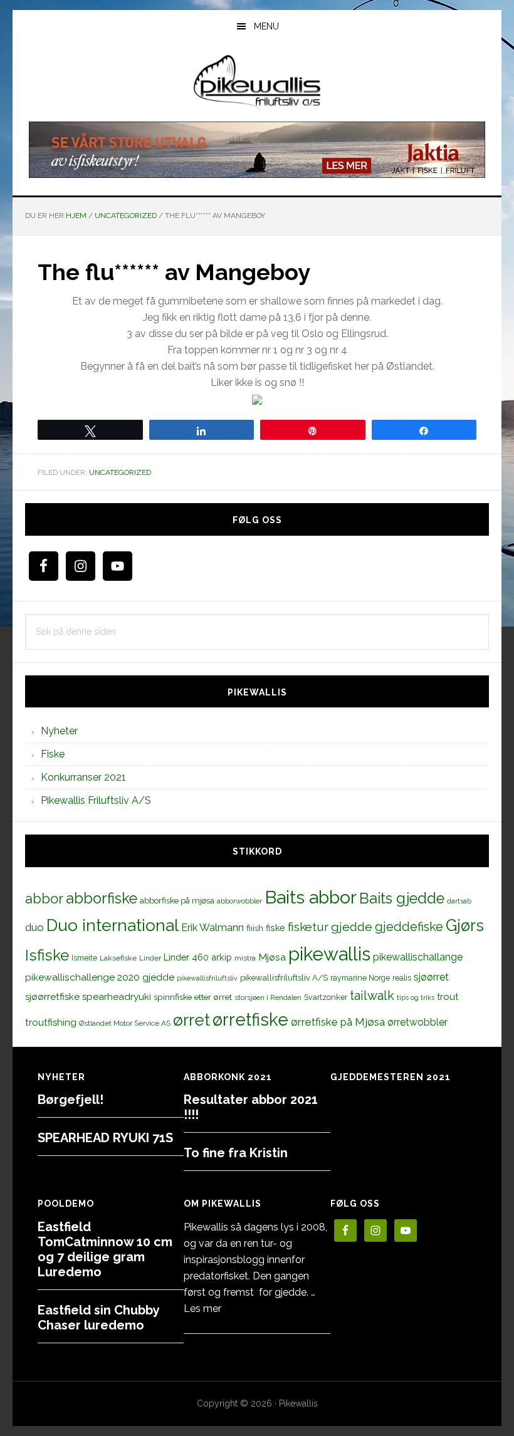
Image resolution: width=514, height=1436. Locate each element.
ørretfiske (250, 1019)
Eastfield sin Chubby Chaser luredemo (98, 1318)
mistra (245, 958)
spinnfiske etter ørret (193, 997)
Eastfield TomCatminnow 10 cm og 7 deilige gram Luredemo (105, 1249)
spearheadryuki (116, 996)
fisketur (308, 927)
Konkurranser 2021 (83, 777)
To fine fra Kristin (236, 1152)
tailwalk (372, 995)
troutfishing (50, 1022)
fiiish (254, 928)
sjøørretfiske (52, 996)
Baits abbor (311, 897)
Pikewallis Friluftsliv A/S (96, 800)
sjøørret (431, 977)
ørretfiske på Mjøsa (338, 1022)
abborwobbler (239, 901)
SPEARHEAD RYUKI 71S (105, 1137)
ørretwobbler (417, 1022)
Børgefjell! (70, 1099)
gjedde (351, 927)
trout (447, 996)
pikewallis (329, 954)
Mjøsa (272, 957)
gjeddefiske (409, 926)
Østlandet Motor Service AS (124, 1023)
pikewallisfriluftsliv (207, 978)
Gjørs (465, 925)
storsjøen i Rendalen (268, 997)
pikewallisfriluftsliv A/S (284, 977)
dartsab (459, 901)
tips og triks (415, 997)
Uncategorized (120, 472)
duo (34, 927)
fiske (275, 928)
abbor (44, 898)
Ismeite (84, 957)
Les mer (202, 1308)
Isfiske (47, 955)
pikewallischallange (418, 957)
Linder (150, 958)
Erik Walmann (212, 928)
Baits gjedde (401, 898)
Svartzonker (325, 997)
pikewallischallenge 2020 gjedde (99, 977)
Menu (266, 26)
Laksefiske (118, 958)
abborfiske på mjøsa (177, 900)
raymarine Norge (360, 977)
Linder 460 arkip (198, 957)
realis (401, 977)
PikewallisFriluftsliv (257, 83)
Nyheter (59, 731)
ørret (191, 1020)
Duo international (112, 925)
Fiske (53, 754)
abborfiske (101, 898)
